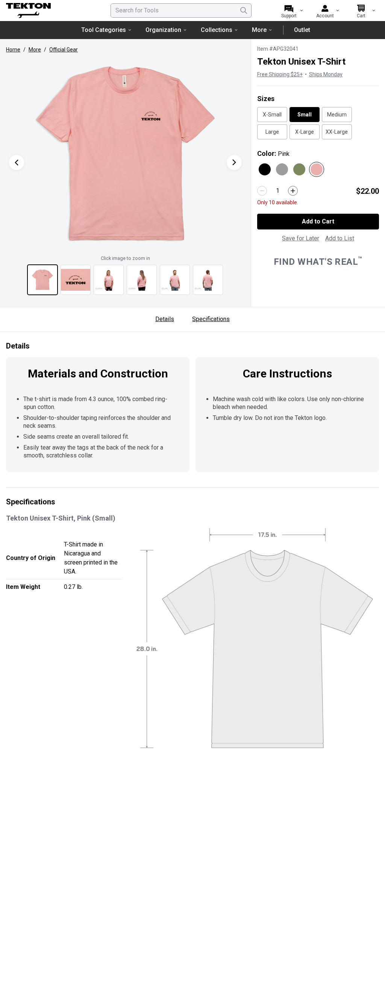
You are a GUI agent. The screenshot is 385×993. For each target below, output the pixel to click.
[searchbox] (181, 10)
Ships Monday (326, 74)
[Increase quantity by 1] (293, 191)
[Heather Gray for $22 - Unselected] (282, 169)
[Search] (244, 11)
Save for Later (300, 238)
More (259, 29)
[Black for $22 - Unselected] (264, 169)
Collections (216, 29)
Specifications (211, 319)
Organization (163, 29)
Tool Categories (103, 29)
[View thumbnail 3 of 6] (109, 280)
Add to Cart (318, 221)
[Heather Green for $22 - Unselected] (299, 169)
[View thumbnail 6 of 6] (208, 280)
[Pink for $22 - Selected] (316, 169)
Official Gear (63, 50)
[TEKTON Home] (48, 10)
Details (164, 319)
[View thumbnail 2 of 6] (76, 280)
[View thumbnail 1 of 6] (42, 280)
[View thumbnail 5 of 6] (175, 280)
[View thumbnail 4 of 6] (142, 280)
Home (13, 50)
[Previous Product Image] (16, 162)
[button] (125, 155)
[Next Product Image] (234, 162)
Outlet (302, 29)
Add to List (339, 238)
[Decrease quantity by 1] (262, 191)
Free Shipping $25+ (280, 74)
